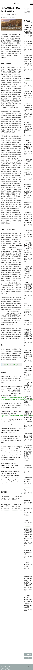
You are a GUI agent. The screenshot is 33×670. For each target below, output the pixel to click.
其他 (25, 49)
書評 (25, 165)
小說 (25, 85)
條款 (9, 669)
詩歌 (25, 113)
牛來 (25, 11)
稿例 (9, 667)
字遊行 (25, 95)
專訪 (2, 506)
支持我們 (3, 669)
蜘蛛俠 (25, 12)
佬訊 (19, 498)
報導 (25, 152)
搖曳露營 (5, 17)
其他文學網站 (4, 668)
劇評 (25, 134)
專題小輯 (26, 512)
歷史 (25, 69)
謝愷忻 (13, 17)
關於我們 (3, 667)
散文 (25, 305)
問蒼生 (28, 11)
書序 (25, 276)
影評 (2, 14)
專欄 (13, 498)
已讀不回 (3, 498)
